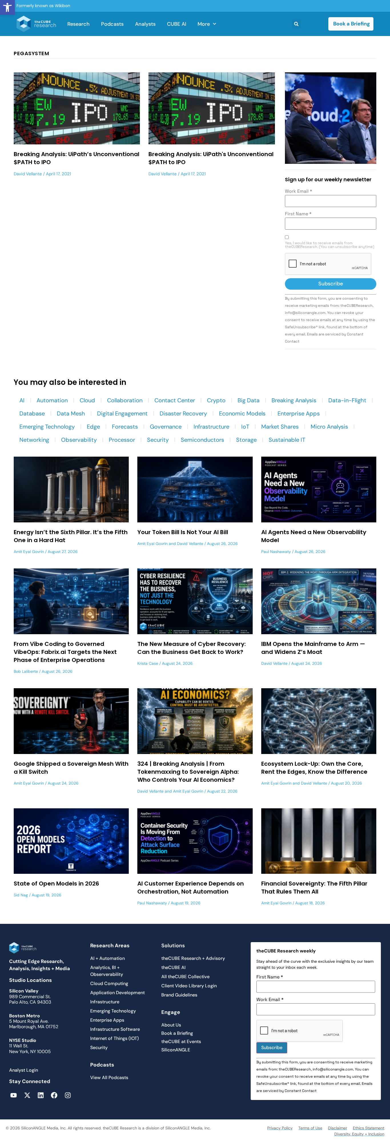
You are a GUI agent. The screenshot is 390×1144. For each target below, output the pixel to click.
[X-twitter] (27, 1095)
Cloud (87, 400)
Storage (246, 439)
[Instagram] (68, 1095)
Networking (34, 439)
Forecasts (125, 426)
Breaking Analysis (294, 400)
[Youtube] (13, 1095)
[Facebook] (54, 1095)
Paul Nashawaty (276, 551)
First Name (298, 214)
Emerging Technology (47, 426)
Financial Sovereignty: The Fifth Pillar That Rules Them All (314, 888)
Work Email (298, 191)
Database (32, 413)
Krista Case (147, 663)
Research (78, 24)
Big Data (249, 400)
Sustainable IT (287, 439)
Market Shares (280, 426)
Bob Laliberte (26, 671)
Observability (79, 439)
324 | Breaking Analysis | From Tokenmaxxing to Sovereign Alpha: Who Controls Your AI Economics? (188, 772)
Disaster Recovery (183, 413)
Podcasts (112, 24)
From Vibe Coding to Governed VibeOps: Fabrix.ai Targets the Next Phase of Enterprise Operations (65, 652)
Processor (122, 439)
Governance (166, 426)
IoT (245, 426)
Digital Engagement (122, 413)
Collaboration (124, 400)
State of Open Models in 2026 (56, 884)
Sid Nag (21, 895)
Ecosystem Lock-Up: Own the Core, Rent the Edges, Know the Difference (314, 768)
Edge (93, 426)
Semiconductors (202, 439)
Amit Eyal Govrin (29, 551)
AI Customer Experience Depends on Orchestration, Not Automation (190, 888)
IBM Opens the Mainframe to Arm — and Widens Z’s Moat (313, 648)
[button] (7, 7)
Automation (52, 400)
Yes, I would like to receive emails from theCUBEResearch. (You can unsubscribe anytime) (329, 245)
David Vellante (28, 174)
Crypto (216, 400)
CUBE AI (176, 24)
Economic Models (242, 413)
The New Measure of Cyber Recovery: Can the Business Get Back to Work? (191, 648)
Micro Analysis (329, 426)
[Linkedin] (41, 1095)
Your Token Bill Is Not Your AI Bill (182, 532)
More (204, 24)
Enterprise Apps (299, 413)
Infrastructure (211, 426)
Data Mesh (71, 413)
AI (22, 400)
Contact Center (174, 400)
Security (158, 439)
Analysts (145, 24)
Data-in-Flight (347, 400)
